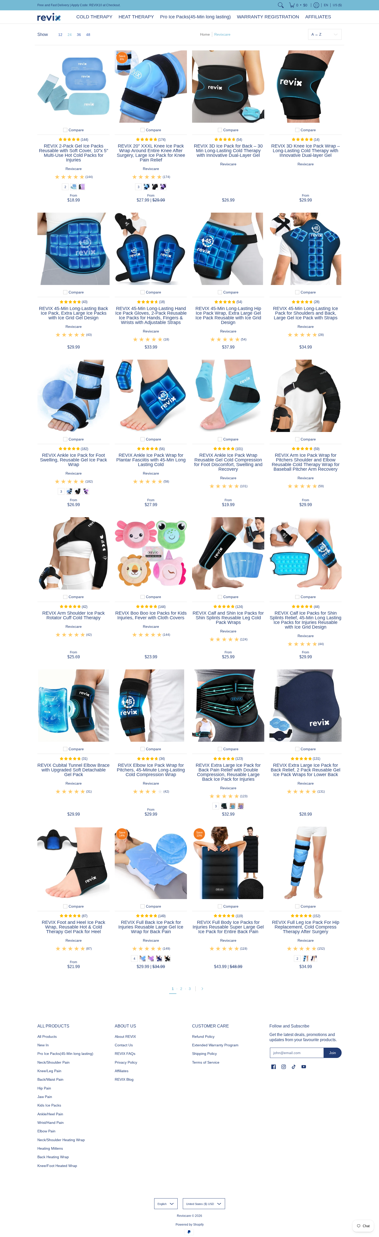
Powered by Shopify (190, 1224)
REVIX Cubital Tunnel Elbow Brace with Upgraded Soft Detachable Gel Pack (73, 770)
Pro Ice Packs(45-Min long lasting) (65, 1054)
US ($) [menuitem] (337, 5)
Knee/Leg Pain (49, 1071)
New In (43, 1045)
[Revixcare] (49, 17)
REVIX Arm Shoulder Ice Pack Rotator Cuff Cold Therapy (73, 615)
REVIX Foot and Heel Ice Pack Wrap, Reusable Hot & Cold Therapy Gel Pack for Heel (73, 927)
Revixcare (73, 169)
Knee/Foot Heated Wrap (57, 1166)
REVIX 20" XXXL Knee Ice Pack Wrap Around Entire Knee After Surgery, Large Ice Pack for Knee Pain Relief (151, 153)
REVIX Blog (124, 1079)
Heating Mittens (50, 1148)
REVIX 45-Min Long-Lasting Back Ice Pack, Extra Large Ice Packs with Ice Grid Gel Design (73, 313)
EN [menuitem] (326, 5)
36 (79, 35)
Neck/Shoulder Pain (53, 1062)
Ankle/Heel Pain (50, 1114)
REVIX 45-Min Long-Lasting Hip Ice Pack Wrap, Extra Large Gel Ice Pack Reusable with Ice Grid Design (228, 315)
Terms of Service (205, 1062)
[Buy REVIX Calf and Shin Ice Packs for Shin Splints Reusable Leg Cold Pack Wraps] (228, 553)
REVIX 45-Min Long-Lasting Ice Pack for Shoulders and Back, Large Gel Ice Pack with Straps (305, 313)
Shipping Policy (204, 1054)
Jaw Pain (44, 1097)
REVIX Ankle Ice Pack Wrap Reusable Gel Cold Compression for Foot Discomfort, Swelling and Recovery (228, 462)
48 (88, 35)
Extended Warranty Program (215, 1045)
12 (60, 35)
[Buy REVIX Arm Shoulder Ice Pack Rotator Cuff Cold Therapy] (73, 553)
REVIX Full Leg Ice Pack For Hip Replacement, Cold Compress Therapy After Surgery (305, 927)
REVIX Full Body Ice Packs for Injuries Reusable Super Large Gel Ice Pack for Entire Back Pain (228, 927)
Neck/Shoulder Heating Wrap (61, 1140)
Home (205, 34)
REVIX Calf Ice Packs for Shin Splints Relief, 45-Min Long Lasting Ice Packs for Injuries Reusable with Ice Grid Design (305, 620)
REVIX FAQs (125, 1054)
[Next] (204, 988)
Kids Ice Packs (49, 1105)
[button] (273, 1067)
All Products (47, 1036)
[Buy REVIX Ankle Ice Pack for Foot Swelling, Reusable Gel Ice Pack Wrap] (73, 396)
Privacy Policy (126, 1062)
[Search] (280, 5)
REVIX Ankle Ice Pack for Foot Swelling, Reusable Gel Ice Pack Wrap (73, 460)
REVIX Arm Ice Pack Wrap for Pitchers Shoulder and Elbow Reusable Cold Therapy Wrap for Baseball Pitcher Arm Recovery (306, 462)
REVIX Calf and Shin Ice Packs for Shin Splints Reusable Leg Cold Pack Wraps (228, 617)
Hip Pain (44, 1088)
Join (332, 1053)
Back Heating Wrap (53, 1157)
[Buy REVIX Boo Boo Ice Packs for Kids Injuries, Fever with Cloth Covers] (151, 553)
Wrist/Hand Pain (50, 1122)
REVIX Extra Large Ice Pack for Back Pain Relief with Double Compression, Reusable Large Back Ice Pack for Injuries (228, 772)
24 (70, 35)
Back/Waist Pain (50, 1079)
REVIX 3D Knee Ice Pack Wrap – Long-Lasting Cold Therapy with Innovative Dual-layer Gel (305, 150)
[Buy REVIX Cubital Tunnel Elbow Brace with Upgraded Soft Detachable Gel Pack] (73, 705)
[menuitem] (298, 5)
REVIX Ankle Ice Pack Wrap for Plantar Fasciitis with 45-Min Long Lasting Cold (151, 460)
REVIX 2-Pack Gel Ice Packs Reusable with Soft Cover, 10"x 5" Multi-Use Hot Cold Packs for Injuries (73, 153)
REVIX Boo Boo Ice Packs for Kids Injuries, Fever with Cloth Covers (151, 615)
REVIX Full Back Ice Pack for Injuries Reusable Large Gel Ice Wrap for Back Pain (150, 927)
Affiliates (121, 1071)
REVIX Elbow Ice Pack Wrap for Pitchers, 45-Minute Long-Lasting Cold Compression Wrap (151, 770)
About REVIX (125, 1036)
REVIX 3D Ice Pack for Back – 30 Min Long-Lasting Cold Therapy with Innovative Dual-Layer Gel (228, 150)
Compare (76, 130)
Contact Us (124, 1045)
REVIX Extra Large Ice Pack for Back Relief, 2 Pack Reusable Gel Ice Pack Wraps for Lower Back (305, 770)
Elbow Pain (46, 1131)
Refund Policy (203, 1036)
